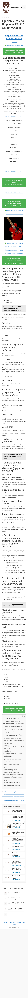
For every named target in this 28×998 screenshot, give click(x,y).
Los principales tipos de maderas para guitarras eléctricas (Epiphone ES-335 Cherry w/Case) (14, 740)
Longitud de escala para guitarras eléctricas (13, 760)
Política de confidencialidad (19, 922)
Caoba (7, 745)
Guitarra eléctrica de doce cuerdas (13, 767)
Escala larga (9, 758)
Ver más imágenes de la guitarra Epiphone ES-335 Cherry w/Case (13, 721)
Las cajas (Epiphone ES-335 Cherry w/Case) (14, 746)
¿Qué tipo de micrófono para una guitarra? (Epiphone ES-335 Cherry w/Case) (13, 771)
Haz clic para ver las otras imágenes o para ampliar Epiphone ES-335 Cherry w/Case (14, 731)
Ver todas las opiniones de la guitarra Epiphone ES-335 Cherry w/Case (14, 727)
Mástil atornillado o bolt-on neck (13, 779)
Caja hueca (8, 748)
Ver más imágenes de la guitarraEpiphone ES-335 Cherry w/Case (14, 51)
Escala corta (9, 756)
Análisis (7, 17)
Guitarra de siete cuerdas (11, 769)
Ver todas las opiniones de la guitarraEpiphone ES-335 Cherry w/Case (14, 182)
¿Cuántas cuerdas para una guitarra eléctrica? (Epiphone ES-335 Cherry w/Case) (14, 763)
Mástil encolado (9, 780)
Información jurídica (7, 922)
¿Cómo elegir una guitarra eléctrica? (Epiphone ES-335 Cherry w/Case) (12, 783)
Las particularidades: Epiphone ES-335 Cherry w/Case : (14, 724)
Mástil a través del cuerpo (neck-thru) (14, 777)
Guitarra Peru (16, 7)
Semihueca (8, 751)
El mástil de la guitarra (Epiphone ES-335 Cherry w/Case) (13, 754)
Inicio (3, 17)
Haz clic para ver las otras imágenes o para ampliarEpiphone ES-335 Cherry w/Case (14, 203)
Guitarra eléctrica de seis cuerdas (13, 766)
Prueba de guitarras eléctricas (16, 792)
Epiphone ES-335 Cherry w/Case (11, 718)
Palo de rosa (9, 743)
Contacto (14, 924)
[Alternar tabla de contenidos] (23, 716)
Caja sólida (8, 750)
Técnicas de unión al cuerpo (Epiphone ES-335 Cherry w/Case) (13, 775)
